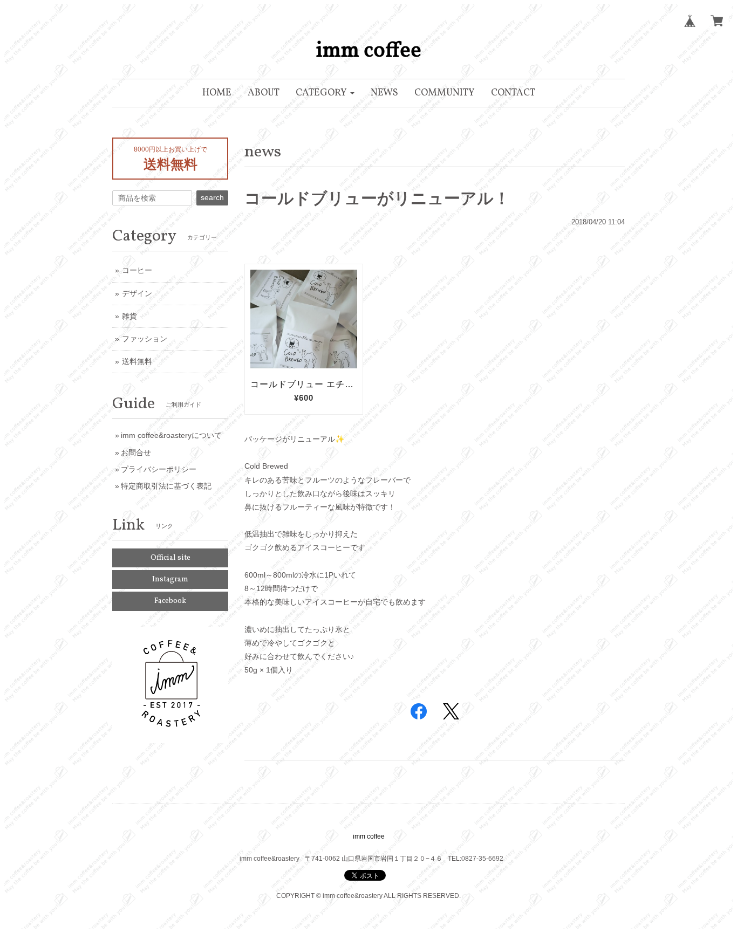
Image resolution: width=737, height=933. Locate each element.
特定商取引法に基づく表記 (166, 486)
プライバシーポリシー (158, 469)
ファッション (144, 338)
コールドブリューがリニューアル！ (377, 198)
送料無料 (137, 361)
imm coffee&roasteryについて (171, 435)
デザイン (137, 293)
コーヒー (137, 270)
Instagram (170, 579)
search (212, 197)
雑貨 (129, 316)
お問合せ (136, 452)
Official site (170, 558)
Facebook (170, 601)
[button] (325, 93)
